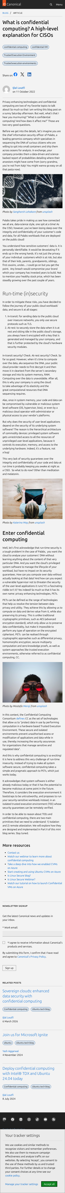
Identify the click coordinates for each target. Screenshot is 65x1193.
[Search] (50, 4)
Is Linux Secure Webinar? (21, 879)
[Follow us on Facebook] (13, 1120)
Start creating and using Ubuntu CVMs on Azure (34, 871)
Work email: (11, 927)
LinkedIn (29, 74)
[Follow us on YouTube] (46, 1120)
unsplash (47, 211)
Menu (59, 4)
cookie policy (12, 1175)
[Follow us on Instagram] (29, 1120)
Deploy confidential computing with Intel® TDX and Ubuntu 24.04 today (28, 1073)
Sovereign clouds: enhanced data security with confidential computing (26, 996)
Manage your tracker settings (21, 1184)
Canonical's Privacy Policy (31, 956)
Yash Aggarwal (11, 1051)
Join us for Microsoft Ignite (25, 1035)
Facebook (15, 74)
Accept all (49, 1184)
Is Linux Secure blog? (19, 875)
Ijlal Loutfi (19, 87)
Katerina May (20, 522)
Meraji (26, 706)
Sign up (9, 967)
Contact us (13, 852)
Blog (6, 12)
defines (20, 718)
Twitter (22, 74)
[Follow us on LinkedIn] (21, 1120)
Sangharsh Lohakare (24, 211)
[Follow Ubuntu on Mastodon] (5, 1120)
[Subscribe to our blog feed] (54, 1120)
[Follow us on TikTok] (37, 1120)
